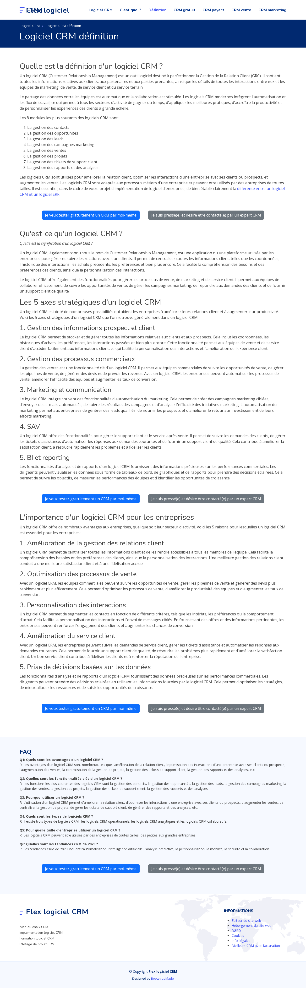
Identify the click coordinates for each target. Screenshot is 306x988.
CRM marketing (272, 10)
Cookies (238, 935)
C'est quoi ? (130, 10)
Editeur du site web (246, 920)
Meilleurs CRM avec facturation (256, 945)
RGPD (236, 930)
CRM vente (241, 10)
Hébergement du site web (252, 925)
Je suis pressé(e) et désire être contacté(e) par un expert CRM (206, 215)
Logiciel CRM (101, 10)
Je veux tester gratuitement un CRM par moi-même (91, 215)
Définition (157, 10)
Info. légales (241, 940)
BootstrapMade (162, 978)
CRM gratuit (184, 10)
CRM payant (213, 10)
